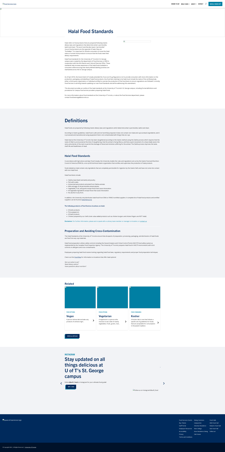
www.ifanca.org (87, 200)
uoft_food (71, 387)
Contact (200, 4)
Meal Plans (184, 4)
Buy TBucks (182, 423)
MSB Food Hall (214, 423)
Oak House (197, 434)
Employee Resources (185, 428)
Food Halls (213, 420)
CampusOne (197, 423)
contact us (143, 221)
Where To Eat (175, 4)
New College (198, 428)
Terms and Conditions (185, 437)
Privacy (181, 434)
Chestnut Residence (200, 426)
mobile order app (215, 4)
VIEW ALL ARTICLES (72, 336)
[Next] (164, 383)
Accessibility (182, 431)
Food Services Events (185, 420)
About (193, 4)
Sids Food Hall (214, 428)
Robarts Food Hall (215, 426)
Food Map (77, 257)
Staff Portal (182, 426)
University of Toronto (30, 447)
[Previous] (61, 383)
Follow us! (213, 431)
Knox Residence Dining (201, 431)
